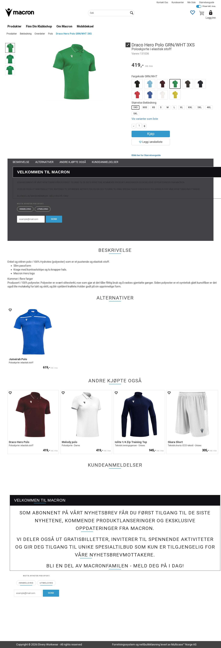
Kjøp (150, 134)
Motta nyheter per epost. (30, 204)
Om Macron (64, 26)
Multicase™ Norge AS (183, 644)
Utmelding (42, 209)
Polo (50, 33)
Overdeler (40, 33)
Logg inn (211, 17)
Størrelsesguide (206, 2)
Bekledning (26, 33)
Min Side (191, 2)
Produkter (14, 26)
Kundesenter (178, 2)
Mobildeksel (85, 26)
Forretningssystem (123, 644)
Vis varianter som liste (145, 118)
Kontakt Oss (162, 2)
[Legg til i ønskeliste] (10, 310)
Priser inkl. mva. (209, 6)
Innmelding (25, 209)
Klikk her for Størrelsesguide (146, 155)
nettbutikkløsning (149, 644)
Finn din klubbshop (39, 26)
